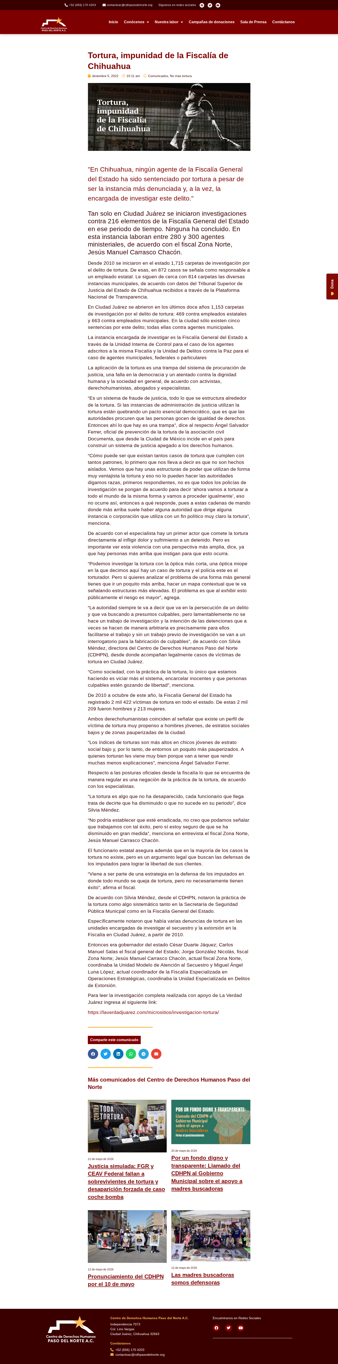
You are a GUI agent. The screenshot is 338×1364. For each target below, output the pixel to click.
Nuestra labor (166, 22)
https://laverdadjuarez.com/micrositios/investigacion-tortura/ (153, 1012)
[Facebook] (202, 5)
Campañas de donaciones (212, 22)
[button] (93, 1054)
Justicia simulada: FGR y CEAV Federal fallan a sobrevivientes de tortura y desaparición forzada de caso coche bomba (126, 1181)
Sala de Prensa (253, 22)
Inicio (113, 22)
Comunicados (158, 76)
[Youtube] (218, 5)
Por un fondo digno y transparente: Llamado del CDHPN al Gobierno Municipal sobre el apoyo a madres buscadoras (206, 1173)
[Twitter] (210, 5)
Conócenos (134, 22)
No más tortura (181, 76)
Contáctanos (283, 22)
